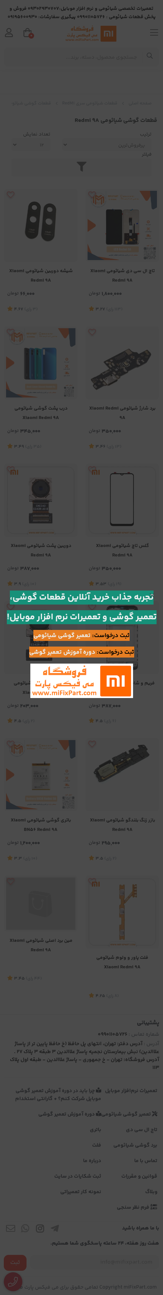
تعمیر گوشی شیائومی (62, 635)
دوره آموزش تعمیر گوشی (62, 652)
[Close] (152, 595)
